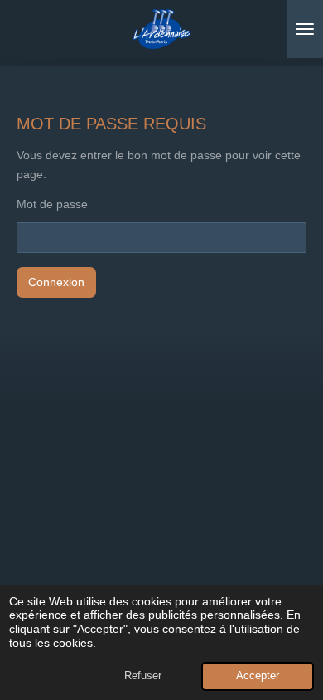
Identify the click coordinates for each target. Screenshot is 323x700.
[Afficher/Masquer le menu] (305, 29)
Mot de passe (52, 204)
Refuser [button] (143, 676)
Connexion (56, 282)
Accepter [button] (257, 676)
